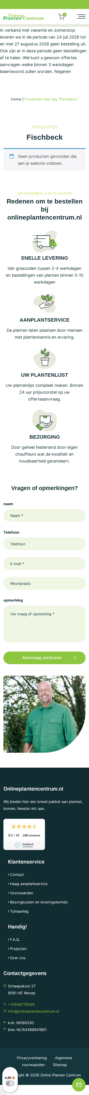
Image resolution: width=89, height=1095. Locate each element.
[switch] (10, 1083)
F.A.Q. (15, 939)
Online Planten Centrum (60, 1075)
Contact (17, 874)
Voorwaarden (21, 893)
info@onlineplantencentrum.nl (33, 1011)
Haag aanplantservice (28, 883)
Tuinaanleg (19, 911)
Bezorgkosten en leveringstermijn (39, 902)
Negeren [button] (62, 71)
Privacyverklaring (32, 1058)
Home (16, 99)
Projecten (18, 948)
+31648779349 (21, 1004)
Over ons (18, 958)
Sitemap (60, 1064)
